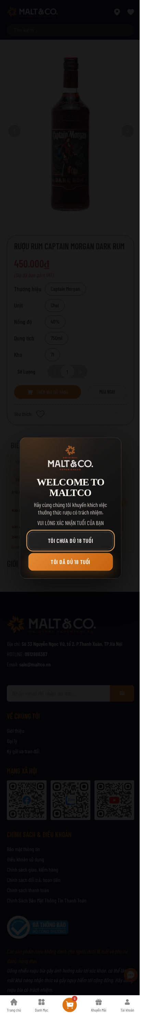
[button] (70, 541)
